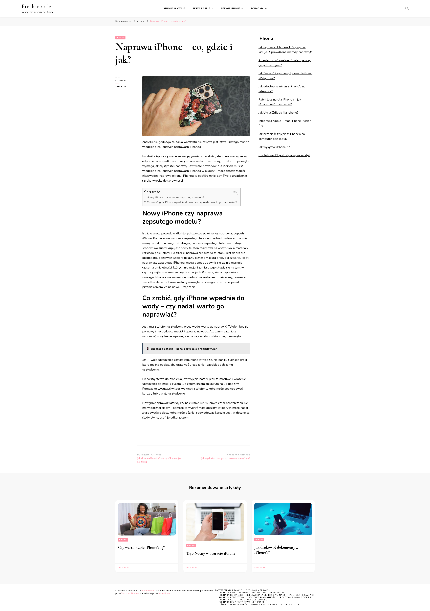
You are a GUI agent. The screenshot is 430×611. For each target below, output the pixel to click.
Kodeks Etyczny (291, 604)
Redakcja (120, 80)
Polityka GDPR (227, 599)
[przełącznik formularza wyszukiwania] (406, 8)
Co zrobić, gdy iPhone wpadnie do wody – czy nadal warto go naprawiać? (192, 202)
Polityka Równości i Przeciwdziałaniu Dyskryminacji (252, 595)
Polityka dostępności (254, 599)
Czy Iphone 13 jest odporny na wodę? (284, 155)
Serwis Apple (201, 8)
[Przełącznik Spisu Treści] (233, 192)
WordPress (164, 593)
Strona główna (174, 8)
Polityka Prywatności (262, 597)
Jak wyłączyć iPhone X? (274, 147)
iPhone (120, 38)
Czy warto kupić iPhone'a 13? (141, 547)
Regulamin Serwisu (258, 590)
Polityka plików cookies (295, 597)
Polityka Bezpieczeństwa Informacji (242, 602)
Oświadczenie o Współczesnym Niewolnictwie (248, 604)
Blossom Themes (130, 593)
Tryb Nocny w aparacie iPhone (210, 553)
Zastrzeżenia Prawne (228, 590)
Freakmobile (36, 6)
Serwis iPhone (230, 8)
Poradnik (257, 8)
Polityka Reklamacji (301, 595)
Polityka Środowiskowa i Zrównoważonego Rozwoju (253, 592)
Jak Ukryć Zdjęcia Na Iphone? (278, 113)
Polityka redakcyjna (232, 597)
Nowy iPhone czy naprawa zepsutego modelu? (175, 197)
